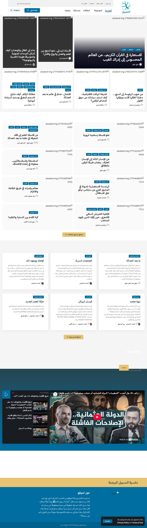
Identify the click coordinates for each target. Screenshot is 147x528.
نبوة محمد (135, 301)
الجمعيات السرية (83, 261)
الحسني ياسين (63, 58)
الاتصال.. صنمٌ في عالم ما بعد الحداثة (56, 95)
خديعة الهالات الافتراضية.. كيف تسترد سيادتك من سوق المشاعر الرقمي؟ (92, 97)
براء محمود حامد (29, 196)
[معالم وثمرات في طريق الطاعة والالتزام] (56, 190)
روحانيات (31, 90)
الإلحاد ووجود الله (35, 261)
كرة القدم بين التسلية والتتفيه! (23, 217)
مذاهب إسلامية (92, 209)
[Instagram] (57, 3)
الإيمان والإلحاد (17, 84)
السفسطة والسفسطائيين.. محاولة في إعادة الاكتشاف (25, 162)
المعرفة (131, 50)
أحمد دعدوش (84, 283)
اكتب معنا (135, 368)
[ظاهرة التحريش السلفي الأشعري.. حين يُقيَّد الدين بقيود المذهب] (128, 217)
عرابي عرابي (135, 64)
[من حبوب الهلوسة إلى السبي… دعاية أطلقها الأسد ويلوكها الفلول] (127, 80)
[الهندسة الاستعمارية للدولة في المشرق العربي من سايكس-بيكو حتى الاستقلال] (128, 190)
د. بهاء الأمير (72, 324)
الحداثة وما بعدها (55, 87)
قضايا (124, 50)
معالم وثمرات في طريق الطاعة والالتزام (23, 189)
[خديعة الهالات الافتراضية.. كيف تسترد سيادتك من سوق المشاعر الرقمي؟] (91, 80)
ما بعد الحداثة (33, 130)
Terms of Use (137, 522)
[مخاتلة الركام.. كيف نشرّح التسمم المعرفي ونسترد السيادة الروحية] (19, 80)
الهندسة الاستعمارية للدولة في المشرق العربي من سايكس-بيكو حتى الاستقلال (93, 190)
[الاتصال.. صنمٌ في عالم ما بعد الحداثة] (55, 80)
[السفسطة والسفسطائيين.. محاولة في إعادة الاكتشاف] (56, 162)
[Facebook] (65, 3)
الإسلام (138, 50)
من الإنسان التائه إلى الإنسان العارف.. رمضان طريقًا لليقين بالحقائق (95, 162)
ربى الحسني (121, 324)
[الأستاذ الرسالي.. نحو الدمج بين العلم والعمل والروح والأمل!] (55, 32)
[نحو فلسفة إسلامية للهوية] (128, 135)
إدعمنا (124, 368)
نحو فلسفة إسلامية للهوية (96, 135)
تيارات (68, 90)
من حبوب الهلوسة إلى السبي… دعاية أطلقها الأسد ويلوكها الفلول (128, 97)
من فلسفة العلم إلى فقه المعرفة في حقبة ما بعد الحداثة (23, 136)
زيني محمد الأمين (29, 222)
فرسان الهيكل (85, 301)
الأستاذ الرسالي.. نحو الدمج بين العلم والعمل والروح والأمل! (56, 52)
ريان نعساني (28, 64)
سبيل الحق (136, 297)
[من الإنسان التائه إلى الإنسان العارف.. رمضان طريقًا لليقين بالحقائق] (128, 162)
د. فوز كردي (24, 316)
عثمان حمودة (101, 198)
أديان (32, 84)
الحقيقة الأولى (39, 256)
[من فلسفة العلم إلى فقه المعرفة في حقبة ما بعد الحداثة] (56, 135)
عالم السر (88, 256)
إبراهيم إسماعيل (134, 105)
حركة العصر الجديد (34, 301)
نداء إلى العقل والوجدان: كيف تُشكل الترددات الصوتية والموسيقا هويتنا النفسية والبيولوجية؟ (20, 55)
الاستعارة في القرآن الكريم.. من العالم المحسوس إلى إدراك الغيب (115, 57)
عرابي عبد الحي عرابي (131, 283)
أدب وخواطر (102, 90)
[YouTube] (59, 3)
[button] (107, 521)
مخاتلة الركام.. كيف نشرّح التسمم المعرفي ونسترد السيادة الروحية (19, 97)
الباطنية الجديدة (38, 297)
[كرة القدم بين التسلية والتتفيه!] (56, 217)
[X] (62, 3)
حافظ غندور (100, 105)
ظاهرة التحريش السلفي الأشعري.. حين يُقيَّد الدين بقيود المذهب (93, 217)
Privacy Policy (123, 522)
